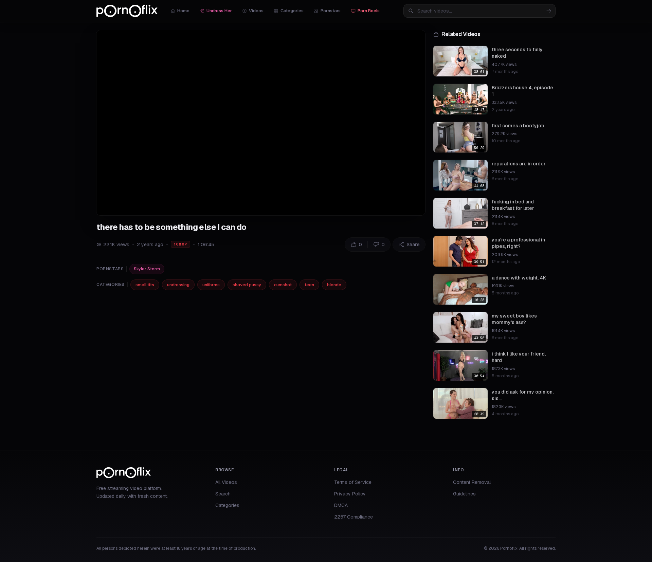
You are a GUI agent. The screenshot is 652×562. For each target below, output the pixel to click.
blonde (334, 285)
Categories (292, 11)
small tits (144, 285)
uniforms (211, 285)
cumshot (283, 285)
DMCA (341, 505)
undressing (178, 285)
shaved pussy (247, 285)
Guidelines (464, 494)
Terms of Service (353, 482)
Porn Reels (369, 11)
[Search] (549, 11)
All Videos (226, 482)
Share (413, 244)
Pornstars (331, 11)
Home (183, 11)
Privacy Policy (350, 494)
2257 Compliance (353, 517)
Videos (256, 11)
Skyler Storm (147, 269)
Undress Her (219, 11)
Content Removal (472, 482)
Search (223, 494)
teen (309, 285)
